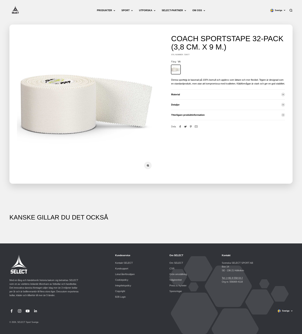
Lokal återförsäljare (125, 274)
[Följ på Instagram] (19, 311)
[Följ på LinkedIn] (36, 311)
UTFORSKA (145, 10)
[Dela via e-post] (196, 126)
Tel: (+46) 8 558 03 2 (232, 278)
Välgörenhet (175, 279)
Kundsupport (121, 268)
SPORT (125, 10)
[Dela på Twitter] (185, 126)
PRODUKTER (104, 10)
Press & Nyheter (178, 285)
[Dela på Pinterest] (190, 126)
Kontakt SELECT (124, 263)
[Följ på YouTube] (27, 311)
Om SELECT (176, 263)
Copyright (120, 291)
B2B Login (120, 296)
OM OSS (197, 10)
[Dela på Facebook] (180, 126)
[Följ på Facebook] (11, 311)
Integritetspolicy (123, 285)
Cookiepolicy (121, 279)
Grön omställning (178, 274)
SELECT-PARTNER (172, 10)
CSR (171, 268)
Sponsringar (175, 291)
